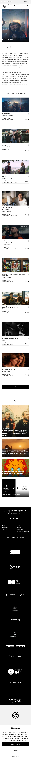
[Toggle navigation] (28, 6)
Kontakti (19, 525)
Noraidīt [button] (15, 750)
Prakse (3, 525)
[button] (27, 119)
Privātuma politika (15, 756)
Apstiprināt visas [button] (15, 744)
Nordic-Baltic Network (23, 531)
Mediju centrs (20, 529)
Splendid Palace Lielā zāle (8, 119)
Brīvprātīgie (5, 527)
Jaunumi (19, 527)
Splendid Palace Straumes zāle (9, 182)
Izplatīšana (4, 529)
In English (9, 2)
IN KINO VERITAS (6, 211)
